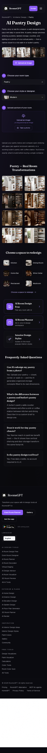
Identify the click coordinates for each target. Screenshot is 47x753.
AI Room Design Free (10, 551)
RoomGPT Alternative (18, 687)
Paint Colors (6, 635)
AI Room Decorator (9, 563)
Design (33, 8)
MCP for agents (36, 687)
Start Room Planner (12, 512)
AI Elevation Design (9, 601)
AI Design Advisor (9, 571)
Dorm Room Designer (10, 555)
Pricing (4, 687)
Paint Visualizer (8, 657)
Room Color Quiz (8, 669)
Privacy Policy (18, 691)
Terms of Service (33, 691)
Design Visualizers (9, 654)
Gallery (30, 512)
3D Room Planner (9, 612)
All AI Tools (6, 582)
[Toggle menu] (41, 8)
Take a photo (25, 128)
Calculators (6, 661)
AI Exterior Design (9, 597)
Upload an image (25, 63)
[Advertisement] (23, 723)
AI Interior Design (19, 17)
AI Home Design (8, 593)
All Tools (5, 673)
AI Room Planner (8, 559)
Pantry (7, 82)
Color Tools (6, 665)
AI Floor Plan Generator (11, 608)
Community (6, 643)
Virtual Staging (7, 567)
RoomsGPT (6, 17)
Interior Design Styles (10, 631)
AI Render (5, 616)
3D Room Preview (9, 578)
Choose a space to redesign (22, 292)
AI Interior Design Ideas (11, 627)
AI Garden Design (8, 605)
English (8, 538)
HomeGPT (6, 691)
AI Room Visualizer (9, 574)
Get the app (9, 519)
